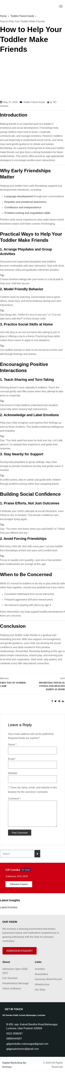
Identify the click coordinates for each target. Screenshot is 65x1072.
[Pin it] (59, 701)
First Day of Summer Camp (13, 684)
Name (12, 744)
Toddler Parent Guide (34, 102)
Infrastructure (42, 984)
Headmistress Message (15, 983)
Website (12, 773)
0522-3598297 (14, 1033)
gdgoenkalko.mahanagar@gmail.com (27, 1043)
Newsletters (41, 974)
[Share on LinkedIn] (63, 701)
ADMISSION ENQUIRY (19, 950)
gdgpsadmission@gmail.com (22, 1049)
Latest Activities (8, 907)
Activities (40, 969)
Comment (14, 798)
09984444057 (14, 1038)
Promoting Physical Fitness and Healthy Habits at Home (52, 686)
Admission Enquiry (19, 884)
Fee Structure (10, 978)
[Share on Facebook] (52, 701)
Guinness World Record (48, 979)
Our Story (40, 989)
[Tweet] (56, 701)
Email (12, 759)
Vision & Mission (11, 988)
